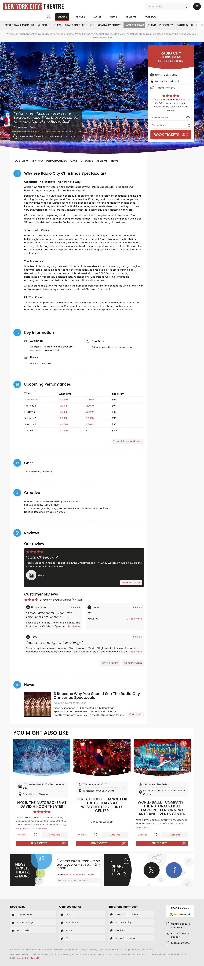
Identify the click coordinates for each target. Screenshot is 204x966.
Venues (80, 16)
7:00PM (90, 399)
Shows (62, 16)
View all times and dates (127, 441)
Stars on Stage (76, 25)
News (113, 16)
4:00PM (64, 424)
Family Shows (134, 25)
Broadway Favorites (19, 25)
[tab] (89, 139)
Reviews (131, 16)
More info (54, 834)
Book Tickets (166, 134)
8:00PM (90, 418)
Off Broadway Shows (105, 25)
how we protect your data (78, 874)
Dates (97, 16)
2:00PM (64, 418)
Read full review (131, 582)
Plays (58, 25)
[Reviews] (171, 95)
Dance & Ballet (186, 25)
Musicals (43, 25)
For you (150, 16)
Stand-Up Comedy (160, 25)
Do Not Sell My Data (28, 957)
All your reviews (133, 662)
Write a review (110, 662)
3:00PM (64, 399)
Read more (74, 626)
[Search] (186, 6)
